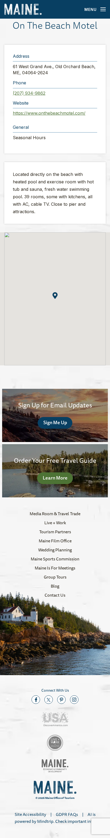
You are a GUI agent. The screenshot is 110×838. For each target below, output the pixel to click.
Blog (55, 586)
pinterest (61, 699)
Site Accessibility (30, 814)
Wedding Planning (55, 549)
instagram (74, 699)
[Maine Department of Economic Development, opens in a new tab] (55, 765)
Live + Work (55, 522)
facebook (36, 699)
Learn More (55, 477)
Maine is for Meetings (55, 567)
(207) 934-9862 (29, 93)
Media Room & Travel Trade (55, 513)
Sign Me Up (55, 422)
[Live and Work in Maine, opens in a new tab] (55, 743)
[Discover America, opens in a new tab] (55, 719)
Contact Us (55, 595)
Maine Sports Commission (55, 558)
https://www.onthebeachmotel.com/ (49, 113)
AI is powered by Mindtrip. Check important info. (55, 818)
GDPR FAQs (67, 814)
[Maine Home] (23, 9)
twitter (48, 699)
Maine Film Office (55, 540)
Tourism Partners (55, 531)
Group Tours (55, 576)
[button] (55, 295)
